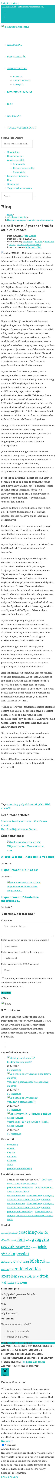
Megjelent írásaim (17, 175)
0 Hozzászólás (34, 247)
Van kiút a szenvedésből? (21, 1101)
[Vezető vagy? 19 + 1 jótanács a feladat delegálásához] (31, 1117)
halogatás (22, 1247)
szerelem (9, 1276)
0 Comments (14, 1069)
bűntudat (13, 1233)
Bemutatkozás (15, 155)
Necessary (10, 1444)
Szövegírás (19, 171)
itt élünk (34, 1247)
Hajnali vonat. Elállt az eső (19, 870)
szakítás (5, 1269)
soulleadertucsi (16, 1195)
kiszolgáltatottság (15, 1261)
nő (42, 1261)
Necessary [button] (7, 1440)
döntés (11, 1152)
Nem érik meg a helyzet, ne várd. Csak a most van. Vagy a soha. (30, 1215)
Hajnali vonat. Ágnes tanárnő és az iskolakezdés (30, 220)
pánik (48, 1262)
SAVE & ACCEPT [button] (9, 1476)
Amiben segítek (16, 159)
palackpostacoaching (29, 244)
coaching (28, 241)
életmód (11, 1156)
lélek (12, 244)
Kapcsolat (13, 183)
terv (36, 1276)
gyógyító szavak (28, 804)
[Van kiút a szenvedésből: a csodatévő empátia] (31, 1077)
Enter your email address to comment (22, 951)
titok (43, 1276)
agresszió (5, 1233)
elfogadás (5, 1240)
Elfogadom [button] (39, 1361)
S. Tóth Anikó (28, 235)
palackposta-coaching (20, 1187)
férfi (21, 1239)
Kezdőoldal (13, 152)
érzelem (49, 241)
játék (5, 1254)
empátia (14, 1240)
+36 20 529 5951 (9, 6)
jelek (41, 804)
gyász (28, 1240)
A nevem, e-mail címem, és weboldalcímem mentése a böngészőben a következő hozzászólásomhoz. (27, 982)
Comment (6, 920)
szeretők (6, 808)
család (39, 241)
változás (7, 1282)
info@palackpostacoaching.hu (31, 6)
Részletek (27, 1361)
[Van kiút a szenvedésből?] (22, 1097)
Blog (9, 179)
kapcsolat (19, 1253)
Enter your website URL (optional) (20, 964)
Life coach (19, 163)
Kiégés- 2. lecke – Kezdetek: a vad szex (27, 856)
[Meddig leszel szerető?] (21, 1057)
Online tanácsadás (23, 167)
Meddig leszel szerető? (19, 1061)
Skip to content (10, 3)
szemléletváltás (25, 1268)
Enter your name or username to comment (25, 939)
